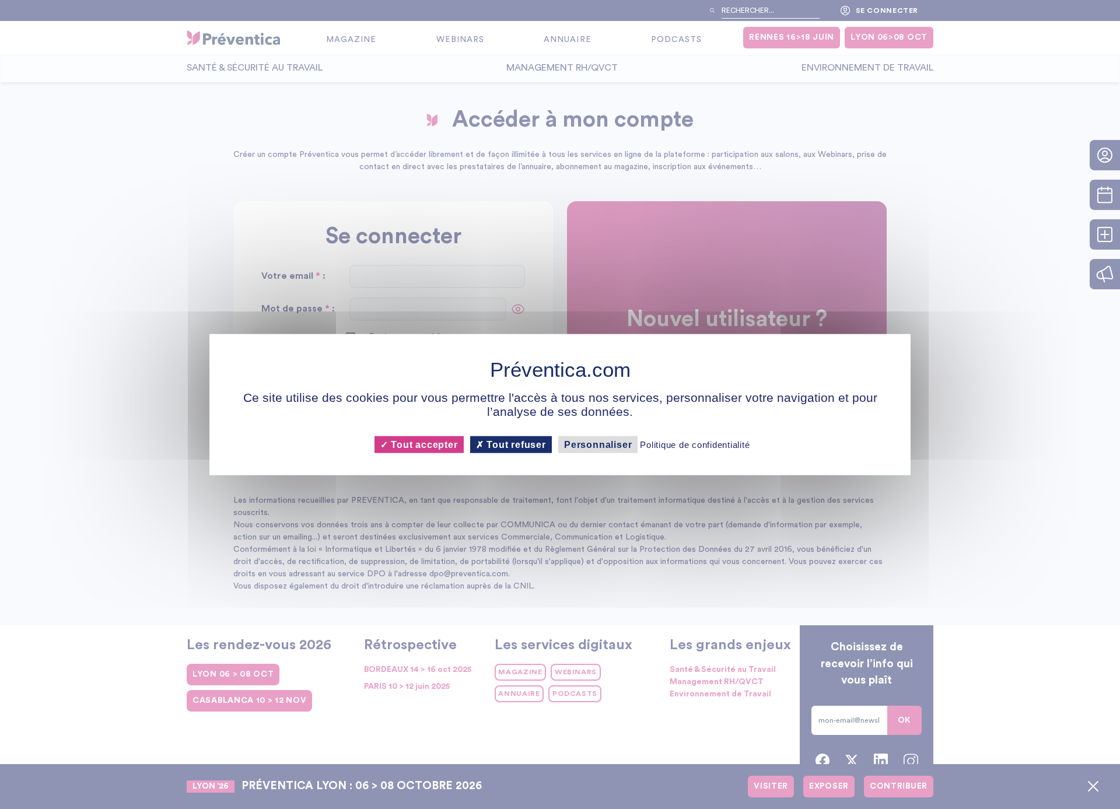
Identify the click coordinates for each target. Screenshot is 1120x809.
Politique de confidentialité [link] (695, 445)
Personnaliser (598, 445)
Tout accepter (422, 445)
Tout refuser (515, 445)
